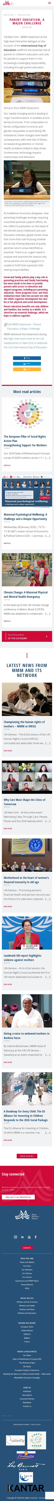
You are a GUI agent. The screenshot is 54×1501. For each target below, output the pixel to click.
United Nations (27, 1331)
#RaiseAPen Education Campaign (27, 1378)
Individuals (27, 1391)
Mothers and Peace (27, 1309)
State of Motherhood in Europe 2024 (27, 1359)
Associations (27, 1395)
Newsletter (27, 1403)
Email (28, 369)
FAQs (27, 1288)
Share (28, 358)
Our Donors (27, 1277)
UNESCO (27, 1334)
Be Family (27, 1367)
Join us (27, 1388)
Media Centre (7, 1415)
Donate (27, 1248)
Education (24, 15)
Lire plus (7, 465)
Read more (8, 751)
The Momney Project (27, 1363)
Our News (27, 1355)
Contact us (27, 1406)
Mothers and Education (27, 1313)
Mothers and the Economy (27, 1302)
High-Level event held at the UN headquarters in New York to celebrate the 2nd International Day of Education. (26, 343)
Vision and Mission (27, 1262)
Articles (9, 15)
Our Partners (27, 1273)
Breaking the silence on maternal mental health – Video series (27, 1374)
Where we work (27, 1323)
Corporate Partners (27, 1399)
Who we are (27, 1259)
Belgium (27, 1338)
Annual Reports (27, 1285)
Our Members (27, 1270)
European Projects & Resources (27, 1370)
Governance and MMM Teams (27, 1281)
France (27, 1342)
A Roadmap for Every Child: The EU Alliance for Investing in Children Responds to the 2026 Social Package (26, 1115)
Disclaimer (43, 1498)
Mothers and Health (27, 1306)
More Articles (27, 1156)
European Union (27, 1327)
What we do (27, 1298)
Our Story (27, 1266)
